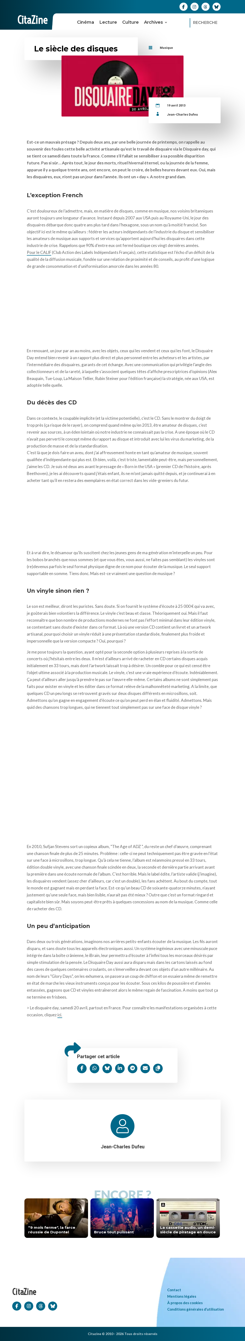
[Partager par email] (145, 1068)
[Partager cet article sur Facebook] (82, 1068)
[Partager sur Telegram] (132, 1068)
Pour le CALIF (39, 252)
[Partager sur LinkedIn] (120, 1068)
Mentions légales (181, 1296)
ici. (59, 1014)
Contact (174, 1290)
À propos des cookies (185, 1303)
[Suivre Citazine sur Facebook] (183, 6)
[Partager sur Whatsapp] (94, 1068)
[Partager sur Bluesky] (107, 1068)
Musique (166, 48)
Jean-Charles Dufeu (182, 114)
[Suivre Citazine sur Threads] (205, 6)
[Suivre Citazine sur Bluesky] (216, 6)
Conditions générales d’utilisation (195, 1309)
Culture (130, 22)
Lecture (108, 22)
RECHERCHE (205, 22)
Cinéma (85, 22)
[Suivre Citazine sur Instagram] (194, 6)
